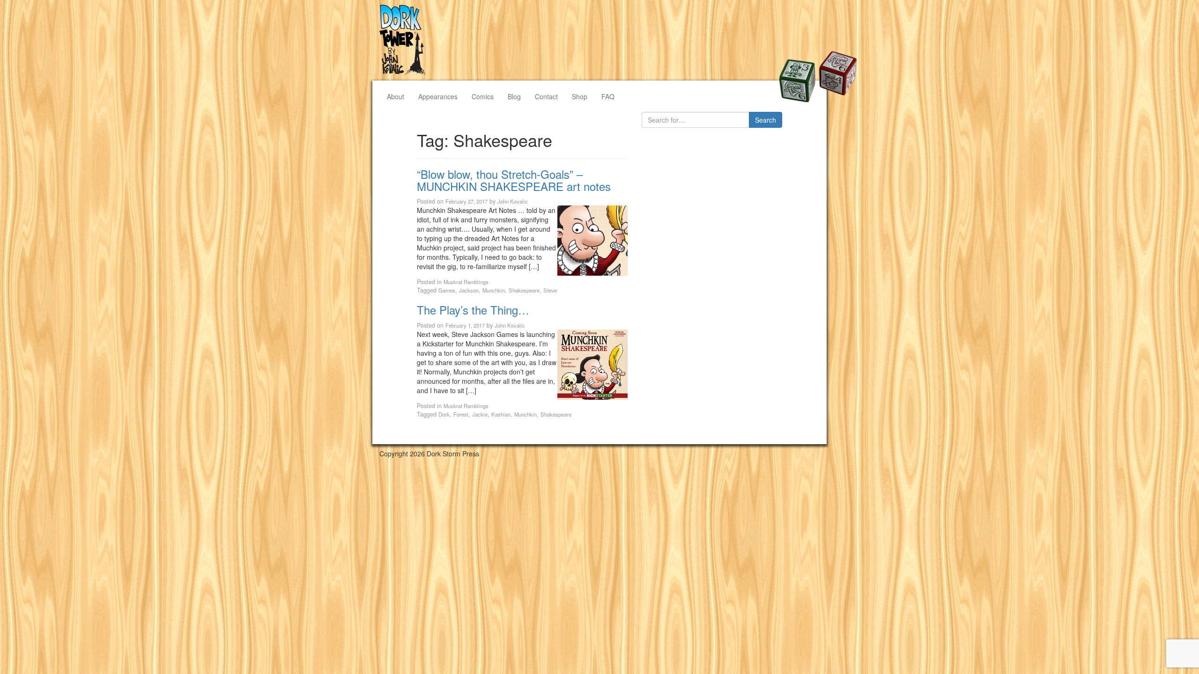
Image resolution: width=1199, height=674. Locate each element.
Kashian (501, 414)
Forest (460, 414)
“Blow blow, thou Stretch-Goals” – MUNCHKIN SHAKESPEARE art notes (514, 180)
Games (446, 290)
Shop (579, 96)
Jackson (469, 290)
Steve (550, 290)
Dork (444, 414)
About (395, 96)
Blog (514, 96)
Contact (546, 96)
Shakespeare (524, 290)
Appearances (438, 96)
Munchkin (493, 290)
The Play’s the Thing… (473, 309)
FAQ (607, 96)
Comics (483, 96)
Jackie (480, 414)
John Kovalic (512, 201)
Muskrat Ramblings (466, 282)
